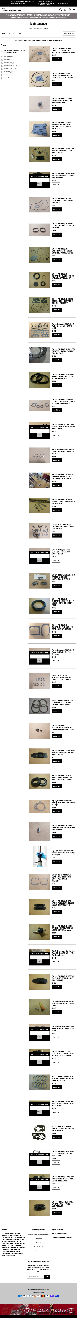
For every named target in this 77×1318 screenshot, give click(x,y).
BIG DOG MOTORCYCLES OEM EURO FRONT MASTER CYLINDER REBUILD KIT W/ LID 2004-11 (63, 1103)
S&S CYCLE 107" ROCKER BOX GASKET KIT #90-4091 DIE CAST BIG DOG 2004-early (63, 526)
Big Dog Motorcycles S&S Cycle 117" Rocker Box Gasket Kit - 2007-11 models (63, 326)
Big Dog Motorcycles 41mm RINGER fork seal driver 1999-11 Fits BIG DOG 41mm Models (63, 853)
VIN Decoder (38, 1238)
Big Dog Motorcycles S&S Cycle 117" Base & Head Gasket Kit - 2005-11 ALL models (63, 652)
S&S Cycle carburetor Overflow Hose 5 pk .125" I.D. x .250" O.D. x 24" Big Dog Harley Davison (63, 953)
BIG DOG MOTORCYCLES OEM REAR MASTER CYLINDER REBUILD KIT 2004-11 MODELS (63, 150)
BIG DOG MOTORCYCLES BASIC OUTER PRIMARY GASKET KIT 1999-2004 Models (63, 200)
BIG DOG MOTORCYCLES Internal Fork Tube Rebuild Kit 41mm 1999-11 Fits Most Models (63, 501)
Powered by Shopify (38, 1292)
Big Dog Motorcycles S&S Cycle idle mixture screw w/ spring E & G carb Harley (63, 1003)
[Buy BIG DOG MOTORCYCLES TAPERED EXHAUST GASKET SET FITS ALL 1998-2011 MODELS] (39, 229)
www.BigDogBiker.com (60, 1233)
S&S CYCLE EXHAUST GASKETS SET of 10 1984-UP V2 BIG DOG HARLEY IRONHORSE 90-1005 (63, 1078)
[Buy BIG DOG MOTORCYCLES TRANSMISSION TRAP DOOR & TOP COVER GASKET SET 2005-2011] (39, 630)
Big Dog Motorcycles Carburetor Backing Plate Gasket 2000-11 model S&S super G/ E (63, 802)
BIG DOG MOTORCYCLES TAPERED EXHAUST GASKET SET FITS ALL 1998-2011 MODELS (63, 226)
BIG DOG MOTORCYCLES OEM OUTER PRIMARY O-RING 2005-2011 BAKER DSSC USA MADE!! (63, 351)
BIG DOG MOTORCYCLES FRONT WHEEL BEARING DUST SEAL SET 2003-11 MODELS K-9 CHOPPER (62, 777)
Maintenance (38, 28)
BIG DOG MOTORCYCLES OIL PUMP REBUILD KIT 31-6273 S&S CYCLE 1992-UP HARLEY (62, 1153)
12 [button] (9, 33)
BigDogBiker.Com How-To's (62, 1237)
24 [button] (13, 33)
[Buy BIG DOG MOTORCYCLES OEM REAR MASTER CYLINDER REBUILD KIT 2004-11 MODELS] (39, 154)
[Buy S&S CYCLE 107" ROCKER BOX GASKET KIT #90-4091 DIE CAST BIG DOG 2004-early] (39, 530)
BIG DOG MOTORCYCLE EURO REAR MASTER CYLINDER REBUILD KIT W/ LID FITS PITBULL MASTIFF (63, 1179)
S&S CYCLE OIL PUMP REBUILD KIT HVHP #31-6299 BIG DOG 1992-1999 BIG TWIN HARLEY (63, 1128)
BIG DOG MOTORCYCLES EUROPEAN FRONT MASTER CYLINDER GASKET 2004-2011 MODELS (63, 978)
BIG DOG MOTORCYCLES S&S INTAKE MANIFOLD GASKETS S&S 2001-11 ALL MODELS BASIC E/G (63, 376)
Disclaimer (38, 1251)
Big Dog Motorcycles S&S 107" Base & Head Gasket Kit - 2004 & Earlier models (63, 1028)
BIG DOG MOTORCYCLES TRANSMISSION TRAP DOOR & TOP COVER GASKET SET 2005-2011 (62, 627)
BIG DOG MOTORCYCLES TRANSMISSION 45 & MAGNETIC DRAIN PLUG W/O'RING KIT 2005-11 (63, 727)
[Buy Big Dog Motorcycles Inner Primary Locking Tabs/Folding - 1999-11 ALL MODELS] (39, 455)
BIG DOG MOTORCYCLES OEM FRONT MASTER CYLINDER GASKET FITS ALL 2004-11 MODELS (63, 752)
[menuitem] (60, 10)
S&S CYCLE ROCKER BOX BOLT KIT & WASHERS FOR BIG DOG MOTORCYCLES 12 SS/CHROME (63, 577)
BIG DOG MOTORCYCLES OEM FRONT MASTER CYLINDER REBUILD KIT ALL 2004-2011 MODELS (63, 175)
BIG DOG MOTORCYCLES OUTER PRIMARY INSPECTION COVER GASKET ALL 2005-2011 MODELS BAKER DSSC (62, 125)
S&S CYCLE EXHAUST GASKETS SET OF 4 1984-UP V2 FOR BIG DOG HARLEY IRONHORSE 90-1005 (63, 702)
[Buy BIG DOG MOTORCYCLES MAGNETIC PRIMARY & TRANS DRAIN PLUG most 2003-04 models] (39, 831)
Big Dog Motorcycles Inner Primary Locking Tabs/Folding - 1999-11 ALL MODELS (63, 451)
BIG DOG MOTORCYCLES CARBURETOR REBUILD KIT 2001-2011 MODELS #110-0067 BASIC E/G (63, 251)
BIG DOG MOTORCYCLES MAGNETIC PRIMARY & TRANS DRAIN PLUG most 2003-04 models (63, 827)
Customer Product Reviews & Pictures (38, 1234)
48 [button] (20, 33)
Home (30, 28)
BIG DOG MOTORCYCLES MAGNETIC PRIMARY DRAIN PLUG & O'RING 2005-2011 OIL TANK (63, 100)
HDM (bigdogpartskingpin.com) (11, 9)
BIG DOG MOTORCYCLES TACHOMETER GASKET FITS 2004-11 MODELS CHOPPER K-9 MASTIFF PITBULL (63, 602)
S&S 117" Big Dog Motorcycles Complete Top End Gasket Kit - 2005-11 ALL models (61, 552)
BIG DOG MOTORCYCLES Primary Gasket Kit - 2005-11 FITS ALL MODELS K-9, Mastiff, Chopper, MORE (63, 50)
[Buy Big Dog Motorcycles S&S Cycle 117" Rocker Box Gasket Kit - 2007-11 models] (39, 330)
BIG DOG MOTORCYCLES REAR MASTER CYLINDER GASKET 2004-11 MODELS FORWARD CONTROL (63, 903)
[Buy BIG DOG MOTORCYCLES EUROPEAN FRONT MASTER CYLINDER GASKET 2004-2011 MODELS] (39, 982)
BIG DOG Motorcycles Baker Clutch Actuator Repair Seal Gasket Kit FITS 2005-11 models (63, 426)
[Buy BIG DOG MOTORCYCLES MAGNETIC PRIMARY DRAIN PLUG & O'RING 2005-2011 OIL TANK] (39, 104)
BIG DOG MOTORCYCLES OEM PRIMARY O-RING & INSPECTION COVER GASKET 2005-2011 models (62, 75)
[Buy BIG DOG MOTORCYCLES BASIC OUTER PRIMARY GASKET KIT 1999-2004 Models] (39, 204)
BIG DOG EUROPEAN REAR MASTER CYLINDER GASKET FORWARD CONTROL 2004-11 (62, 1204)
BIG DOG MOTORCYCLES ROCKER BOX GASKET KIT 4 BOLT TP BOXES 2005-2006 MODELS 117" (62, 301)
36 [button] (16, 33)
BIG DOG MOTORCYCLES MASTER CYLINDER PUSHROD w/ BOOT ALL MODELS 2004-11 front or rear (62, 928)
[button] (60, 10)
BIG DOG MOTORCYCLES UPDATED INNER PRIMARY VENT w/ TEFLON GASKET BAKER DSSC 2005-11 (62, 476)
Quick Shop (57, 410)
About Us (38, 1242)
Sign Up (39, 183)
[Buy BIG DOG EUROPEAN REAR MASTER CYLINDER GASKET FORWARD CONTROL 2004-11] (39, 1207)
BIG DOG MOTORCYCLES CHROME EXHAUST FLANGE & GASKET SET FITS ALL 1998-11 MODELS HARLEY (63, 401)
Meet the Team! (38, 1247)
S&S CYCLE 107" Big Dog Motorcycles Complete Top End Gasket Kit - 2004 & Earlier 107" (62, 677)
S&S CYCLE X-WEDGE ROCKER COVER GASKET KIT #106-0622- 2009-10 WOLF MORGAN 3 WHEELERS (62, 878)
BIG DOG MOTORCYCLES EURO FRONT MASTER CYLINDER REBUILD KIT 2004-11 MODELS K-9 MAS (63, 1053)
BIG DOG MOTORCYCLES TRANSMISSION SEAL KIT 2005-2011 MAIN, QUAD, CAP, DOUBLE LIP (63, 276)
